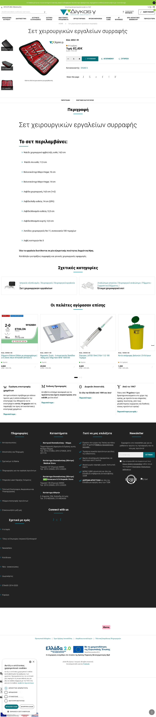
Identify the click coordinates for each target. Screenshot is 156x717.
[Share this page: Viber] (108, 77)
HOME (61, 23)
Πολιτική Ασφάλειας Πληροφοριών (108, 638)
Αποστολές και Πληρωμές (13, 452)
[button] (76, 377)
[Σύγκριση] (35, 348)
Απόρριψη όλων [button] (27, 706)
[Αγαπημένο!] (35, 342)
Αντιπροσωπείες (9, 443)
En (154, 7)
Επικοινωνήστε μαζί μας (12, 510)
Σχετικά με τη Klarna (10, 461)
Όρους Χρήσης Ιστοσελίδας (132, 464)
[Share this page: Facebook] (83, 77)
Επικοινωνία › (17, 7)
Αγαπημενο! (108, 59)
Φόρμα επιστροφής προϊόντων (15, 501)
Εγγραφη (149, 455)
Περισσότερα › (9, 414)
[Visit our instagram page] (58, 519)
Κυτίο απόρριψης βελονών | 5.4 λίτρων (134, 355)
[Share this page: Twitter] (89, 77)
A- (2, 689)
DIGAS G (84, 68)
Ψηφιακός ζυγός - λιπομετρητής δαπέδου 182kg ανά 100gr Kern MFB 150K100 (57, 356)
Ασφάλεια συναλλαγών (84, 638)
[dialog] (19, 687)
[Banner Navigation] (153, 345)
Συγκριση (124, 59)
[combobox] (30, 662)
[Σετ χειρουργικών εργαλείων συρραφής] (39, 58)
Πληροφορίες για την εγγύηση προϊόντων (19, 471)
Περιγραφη (65, 100)
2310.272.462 (8, 7)
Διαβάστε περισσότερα (26, 683)
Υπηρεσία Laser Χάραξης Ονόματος (16, 480)
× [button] (33, 662)
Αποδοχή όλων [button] (11, 706)
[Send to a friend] (115, 77)
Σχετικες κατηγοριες (85, 100)
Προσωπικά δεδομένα (42, 638)
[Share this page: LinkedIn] (102, 77)
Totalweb (86, 664)
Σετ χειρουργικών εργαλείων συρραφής (82, 23)
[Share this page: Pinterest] (96, 77)
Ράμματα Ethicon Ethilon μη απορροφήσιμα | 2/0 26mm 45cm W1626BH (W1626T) (19, 356)
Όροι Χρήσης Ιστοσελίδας (63, 638)
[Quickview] (35, 337)
